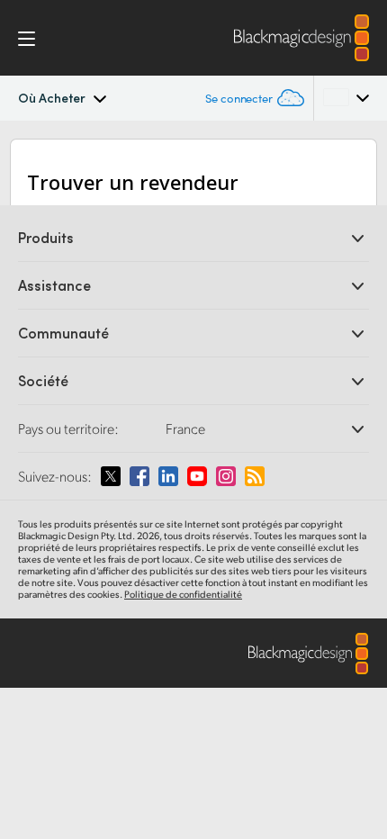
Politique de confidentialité (183, 594)
